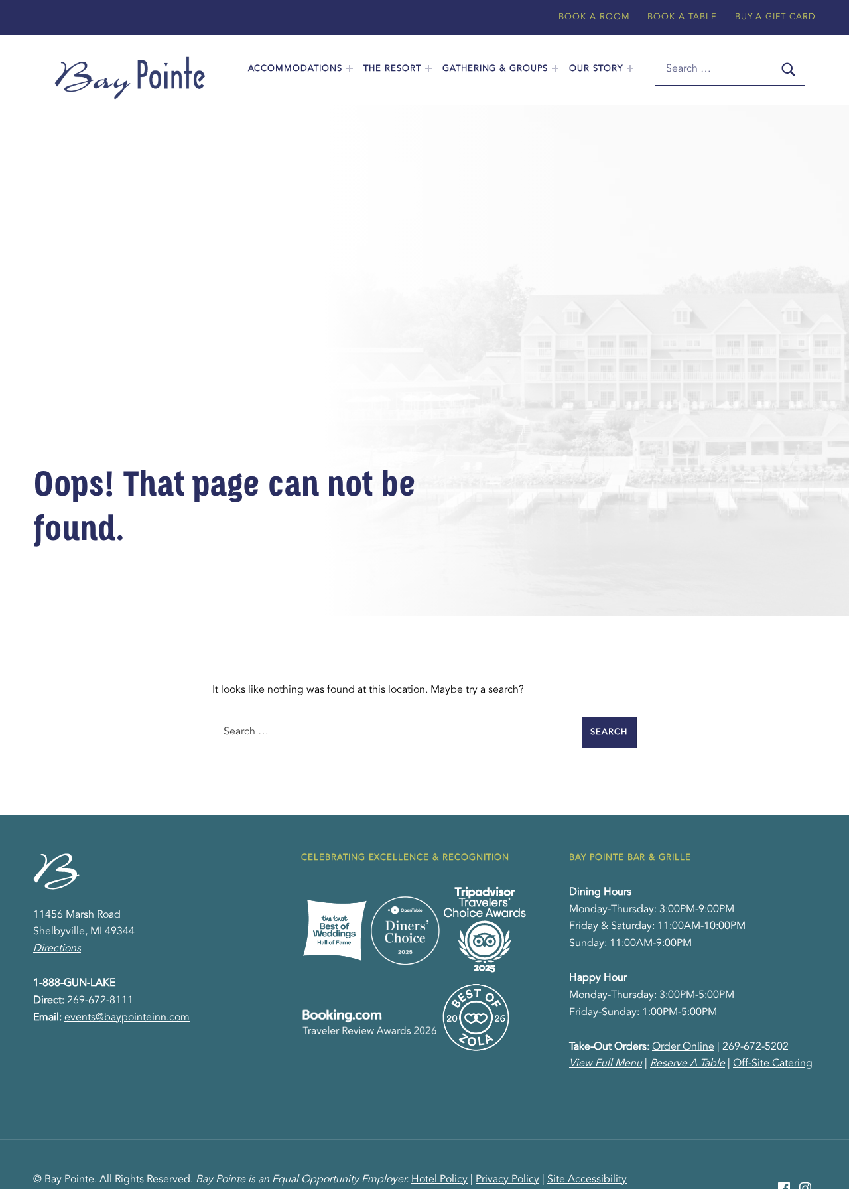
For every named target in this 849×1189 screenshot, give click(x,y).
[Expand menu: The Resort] (428, 68)
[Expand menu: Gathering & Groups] (555, 68)
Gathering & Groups (495, 68)
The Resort (392, 68)
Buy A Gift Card (775, 17)
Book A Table (682, 17)
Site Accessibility (587, 1179)
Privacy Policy (507, 1179)
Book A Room (594, 17)
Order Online (683, 1047)
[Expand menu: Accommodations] (349, 68)
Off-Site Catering (773, 1063)
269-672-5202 (755, 1047)
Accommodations (295, 68)
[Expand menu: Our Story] (630, 68)
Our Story (596, 68)
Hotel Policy (439, 1179)
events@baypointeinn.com (127, 1018)
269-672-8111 (100, 1000)
